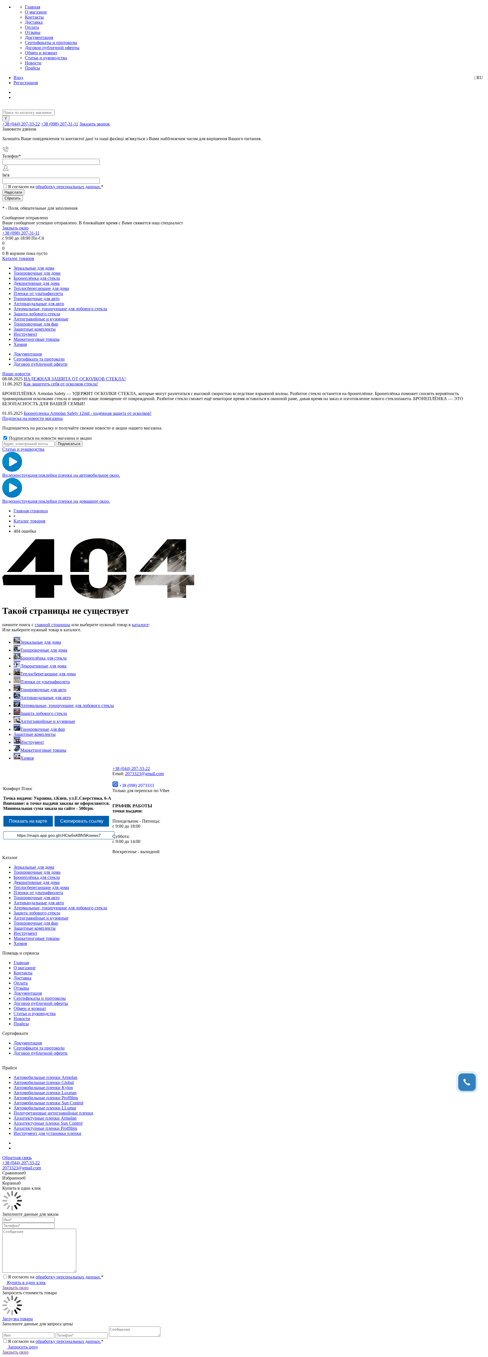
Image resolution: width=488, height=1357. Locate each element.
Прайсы (32, 68)
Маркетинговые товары (43, 750)
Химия (27, 758)
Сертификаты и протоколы (51, 42)
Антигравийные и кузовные (47, 721)
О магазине (36, 12)
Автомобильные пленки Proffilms (46, 1097)
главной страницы (52, 624)
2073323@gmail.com (144, 773)
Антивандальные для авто (45, 697)
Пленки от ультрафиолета (45, 681)
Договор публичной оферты (52, 47)
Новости (33, 62)
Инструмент (32, 742)
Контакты (34, 17)
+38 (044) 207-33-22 (21, 124)
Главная (32, 7)
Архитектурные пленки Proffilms (45, 1128)
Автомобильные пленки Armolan (45, 1077)
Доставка (34, 22)
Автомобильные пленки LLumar (45, 1107)
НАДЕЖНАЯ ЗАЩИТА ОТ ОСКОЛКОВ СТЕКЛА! (75, 378)
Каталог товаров (18, 258)
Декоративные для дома (43, 666)
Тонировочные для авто (43, 689)
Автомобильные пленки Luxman (45, 1092)
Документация (39, 37)
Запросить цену (22, 1347)
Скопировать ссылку (81, 821)
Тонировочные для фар (42, 729)
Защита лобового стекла (43, 713)
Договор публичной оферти (40, 364)
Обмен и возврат (41, 52)
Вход (18, 77)
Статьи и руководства (46, 57)
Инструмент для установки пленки (47, 1133)
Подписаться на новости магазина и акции (50, 438)
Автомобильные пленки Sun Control (48, 1102)
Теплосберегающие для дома (48, 673)
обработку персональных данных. (68, 186)
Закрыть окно (15, 228)
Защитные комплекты (35, 734)
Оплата (32, 27)
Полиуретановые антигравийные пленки (53, 1113)
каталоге (140, 624)
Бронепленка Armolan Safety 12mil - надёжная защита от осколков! (87, 413)
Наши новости (16, 373)
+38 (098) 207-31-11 (59, 124)
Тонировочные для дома (43, 650)
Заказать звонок (94, 124)
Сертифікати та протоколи (39, 359)
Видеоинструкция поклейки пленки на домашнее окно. (56, 501)
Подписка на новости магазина (32, 418)
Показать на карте (28, 821)
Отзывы (32, 32)
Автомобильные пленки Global (44, 1082)
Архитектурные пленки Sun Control (48, 1123)
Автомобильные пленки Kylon (43, 1087)
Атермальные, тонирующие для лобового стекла (67, 705)
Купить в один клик (26, 1282)
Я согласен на (55, 186)
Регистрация (26, 82)
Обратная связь (17, 1157)
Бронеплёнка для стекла (43, 658)
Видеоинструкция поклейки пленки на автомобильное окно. (61, 475)
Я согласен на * (55, 1276)
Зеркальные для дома (40, 642)
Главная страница (31, 510)
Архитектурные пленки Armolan (45, 1118)
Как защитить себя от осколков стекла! (60, 383)
